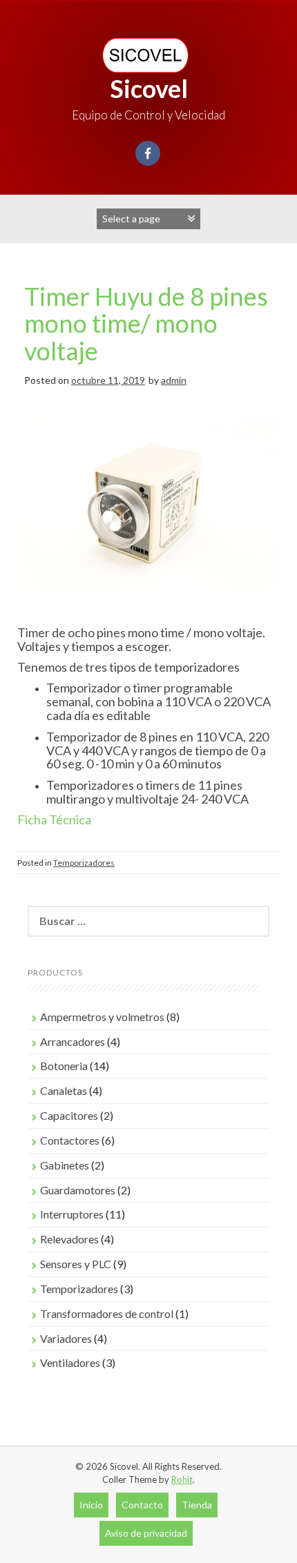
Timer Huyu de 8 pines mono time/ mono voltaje (146, 323)
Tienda (197, 1505)
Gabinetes (64, 1165)
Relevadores (69, 1238)
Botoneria (64, 1065)
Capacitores (69, 1115)
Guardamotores (77, 1189)
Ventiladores (70, 1362)
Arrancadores (72, 1041)
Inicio (91, 1505)
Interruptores (72, 1214)
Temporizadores (84, 862)
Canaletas (63, 1090)
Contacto (142, 1505)
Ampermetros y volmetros (102, 1016)
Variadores (66, 1338)
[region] (148, 518)
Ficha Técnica (55, 819)
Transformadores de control (106, 1313)
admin (173, 380)
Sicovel (149, 88)
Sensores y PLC (75, 1263)
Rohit (182, 1479)
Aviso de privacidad (146, 1533)
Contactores (69, 1140)
